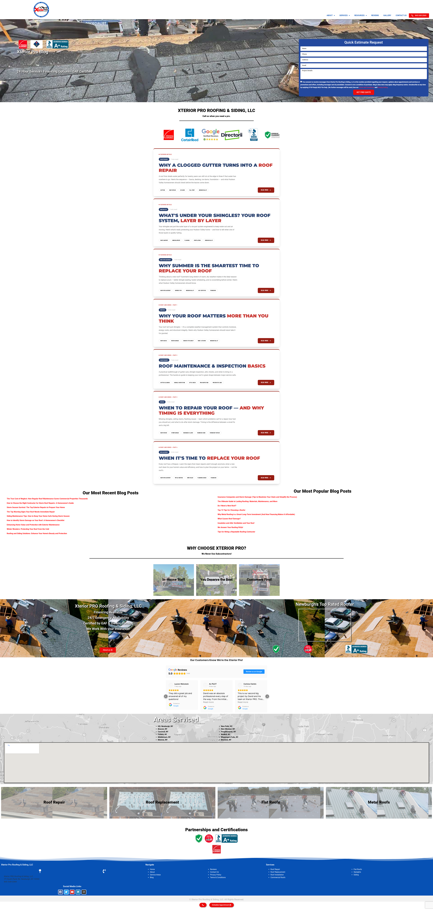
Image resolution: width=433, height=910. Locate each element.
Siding (356, 875)
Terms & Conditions (218, 877)
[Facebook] (60, 892)
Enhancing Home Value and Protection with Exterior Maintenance (33, 525)
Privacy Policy (382, 87)
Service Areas (155, 875)
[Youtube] (72, 892)
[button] (166, 696)
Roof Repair (275, 869)
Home (152, 869)
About (152, 872)
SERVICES (343, 15)
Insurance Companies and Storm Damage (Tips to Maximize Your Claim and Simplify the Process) (257, 497)
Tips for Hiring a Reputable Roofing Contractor (236, 532)
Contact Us (214, 872)
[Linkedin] (78, 892)
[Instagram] (84, 892)
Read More (264, 190)
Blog (152, 877)
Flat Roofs (358, 869)
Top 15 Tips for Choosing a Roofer (231, 510)
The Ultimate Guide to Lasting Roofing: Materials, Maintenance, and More (247, 501)
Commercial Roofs (278, 877)
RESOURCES (359, 15)
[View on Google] (171, 685)
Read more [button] (174, 702)
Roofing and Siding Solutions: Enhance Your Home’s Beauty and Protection (37, 533)
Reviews (213, 869)
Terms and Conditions (366, 87)
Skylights (357, 872)
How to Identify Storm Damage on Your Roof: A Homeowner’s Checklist (35, 520)
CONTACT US (401, 15)
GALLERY (387, 15)
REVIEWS (375, 15)
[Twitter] (66, 892)
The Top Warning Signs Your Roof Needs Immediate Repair (31, 512)
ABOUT (330, 15)
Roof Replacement (278, 872)
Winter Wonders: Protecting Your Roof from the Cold (28, 529)
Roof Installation (277, 875)
